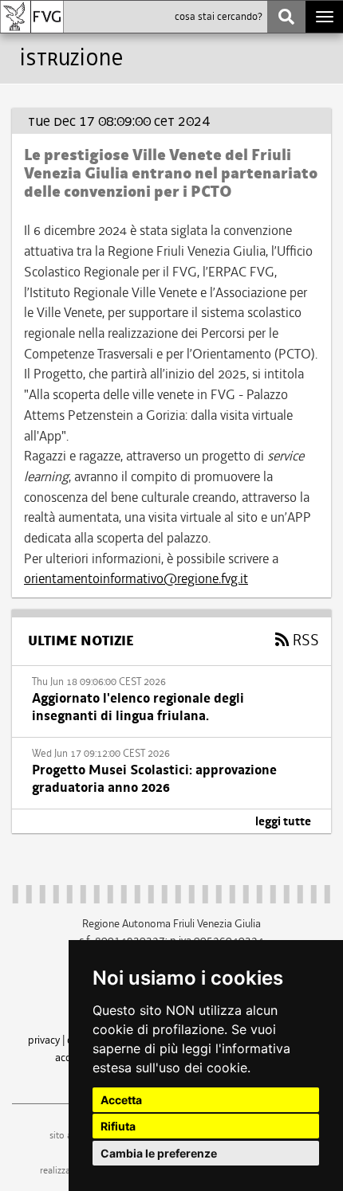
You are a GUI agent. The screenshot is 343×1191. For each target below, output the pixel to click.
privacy (44, 1039)
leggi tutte (283, 821)
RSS (304, 640)
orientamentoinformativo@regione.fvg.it (136, 578)
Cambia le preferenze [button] (159, 1153)
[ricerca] (286, 17)
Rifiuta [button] (118, 1126)
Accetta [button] (121, 1100)
